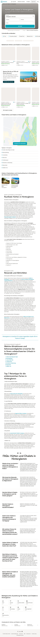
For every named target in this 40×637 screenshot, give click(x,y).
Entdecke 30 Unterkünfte (20, 143)
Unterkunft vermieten (21, 1)
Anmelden (28, 1)
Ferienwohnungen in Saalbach (10, 217)
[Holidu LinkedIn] (20, 631)
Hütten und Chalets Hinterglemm (32, 30)
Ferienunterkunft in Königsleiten (16, 393)
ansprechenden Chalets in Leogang (17, 433)
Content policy (34, 633)
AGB (24, 633)
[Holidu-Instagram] (18, 631)
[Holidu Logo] (5, 2)
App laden (14, 1)
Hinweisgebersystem (20, 635)
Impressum (21, 633)
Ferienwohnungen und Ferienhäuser (14, 30)
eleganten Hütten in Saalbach (21, 413)
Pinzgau (24, 30)
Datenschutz (28, 633)
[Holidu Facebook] (22, 631)
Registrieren (34, 1)
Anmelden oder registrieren (8, 81)
